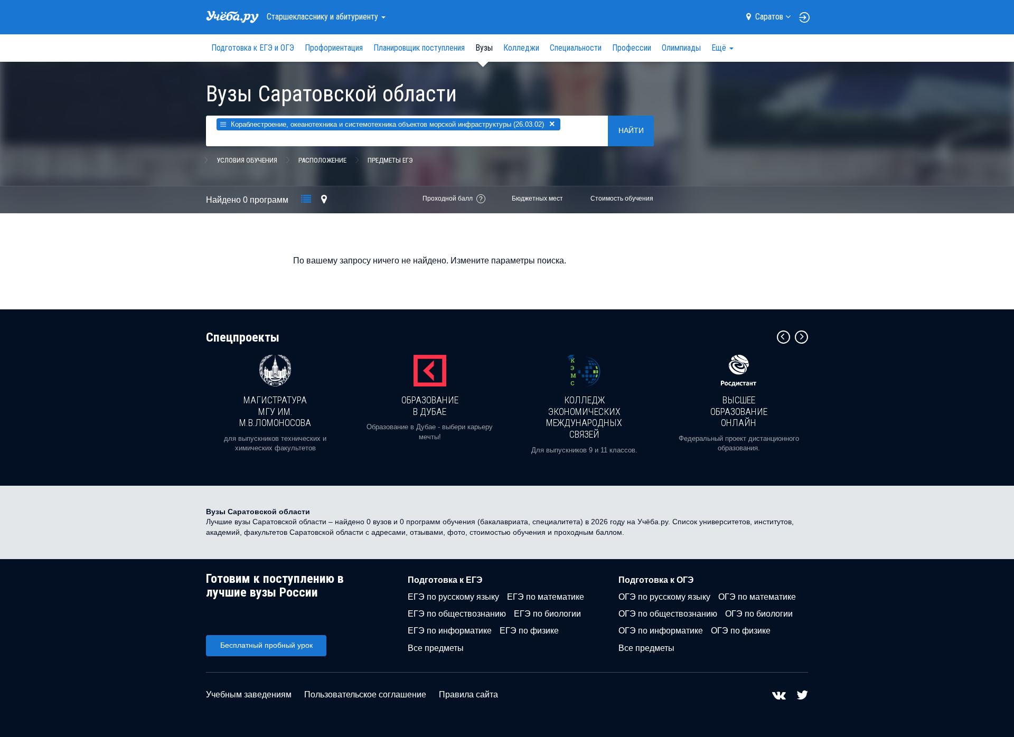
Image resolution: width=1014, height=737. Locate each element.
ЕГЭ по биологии (547, 613)
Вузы (484, 48)
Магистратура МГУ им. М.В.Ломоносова (275, 411)
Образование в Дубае (429, 405)
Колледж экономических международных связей (584, 417)
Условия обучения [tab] (247, 160)
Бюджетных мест (537, 198)
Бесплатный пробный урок (266, 645)
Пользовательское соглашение (365, 694)
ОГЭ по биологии (759, 613)
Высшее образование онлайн (738, 411)
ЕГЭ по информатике (450, 630)
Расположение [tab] (322, 160)
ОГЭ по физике (741, 630)
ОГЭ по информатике (660, 630)
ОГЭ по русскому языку (664, 596)
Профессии (631, 48)
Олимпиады (681, 48)
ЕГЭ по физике (529, 630)
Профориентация (334, 48)
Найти (631, 130)
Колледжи (521, 48)
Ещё (719, 48)
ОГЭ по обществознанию (667, 613)
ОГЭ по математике (757, 596)
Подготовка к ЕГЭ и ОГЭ (252, 48)
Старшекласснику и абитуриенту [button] (323, 17)
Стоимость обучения (621, 198)
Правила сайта (468, 694)
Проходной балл (447, 198)
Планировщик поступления (419, 48)
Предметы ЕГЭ (390, 160)
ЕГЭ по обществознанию (457, 613)
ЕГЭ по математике (545, 596)
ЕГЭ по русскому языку (453, 596)
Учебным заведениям (249, 694)
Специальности (576, 48)
